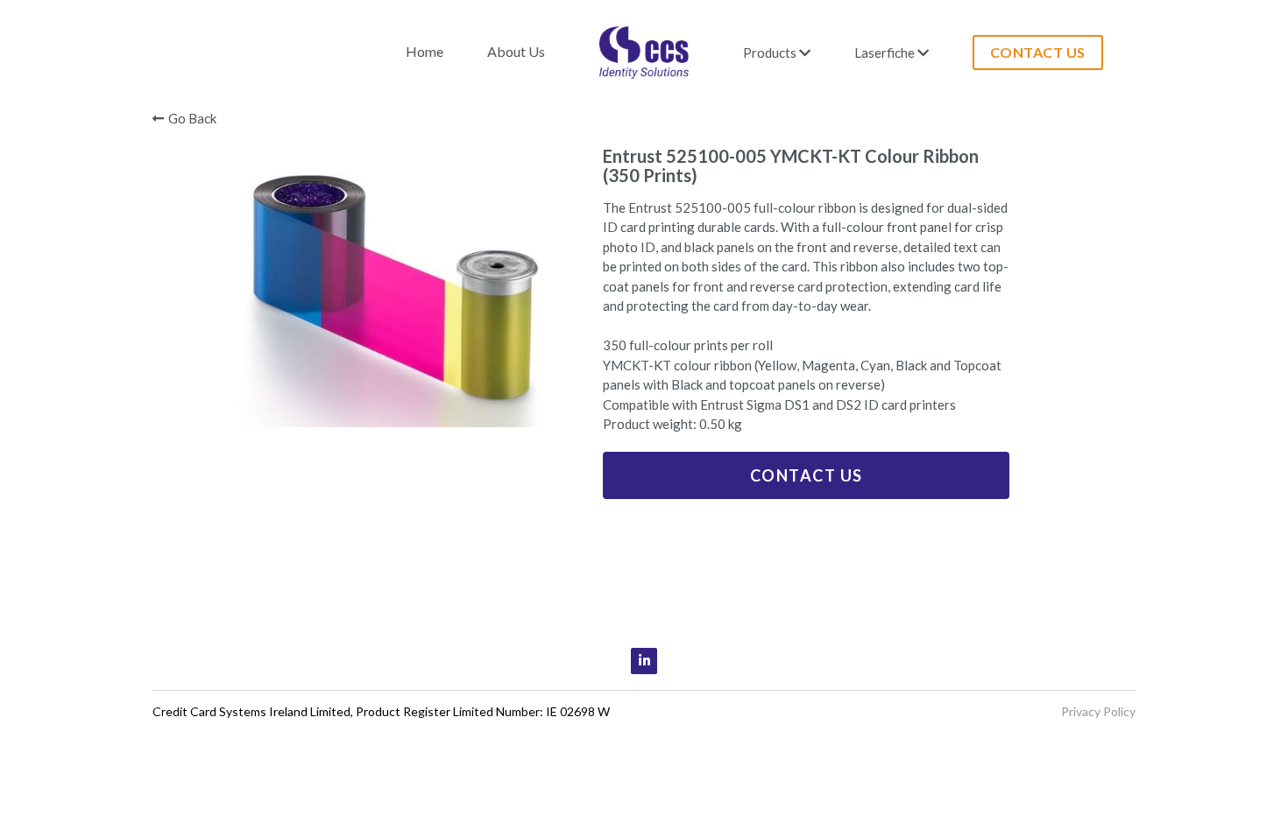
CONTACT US (926, 52)
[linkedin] (644, 661)
